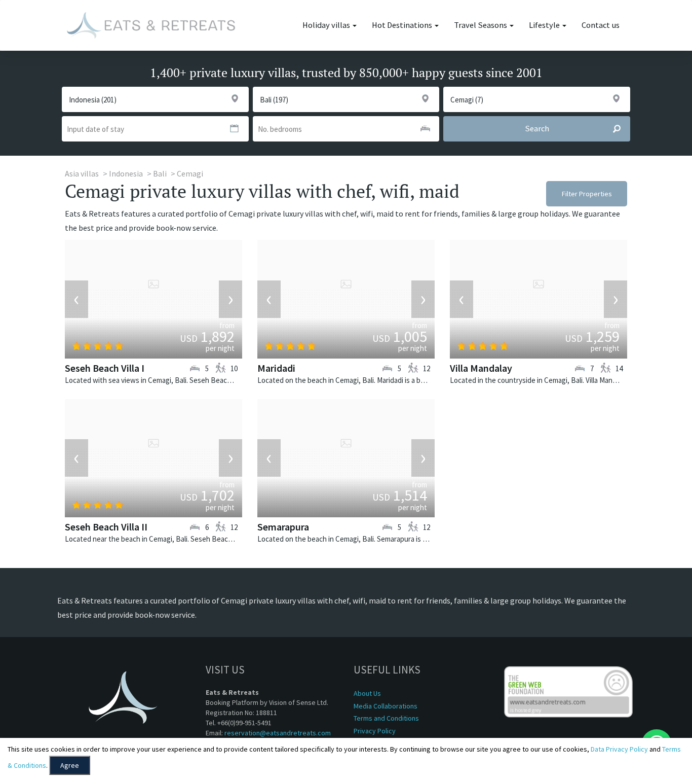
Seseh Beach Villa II (106, 526)
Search (537, 128)
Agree (69, 765)
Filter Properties (587, 193)
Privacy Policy (375, 730)
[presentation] (76, 299)
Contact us (601, 25)
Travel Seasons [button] (481, 25)
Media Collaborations (385, 706)
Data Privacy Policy (619, 749)
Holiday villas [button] (327, 25)
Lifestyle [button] (545, 25)
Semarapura (283, 526)
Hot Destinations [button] (403, 25)
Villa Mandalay (481, 368)
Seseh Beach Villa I (104, 368)
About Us (367, 693)
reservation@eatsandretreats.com (277, 732)
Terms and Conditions (386, 718)
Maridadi (276, 368)
